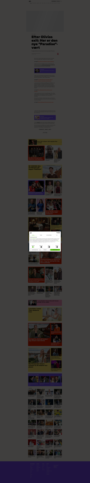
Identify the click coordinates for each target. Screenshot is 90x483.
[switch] (41, 247)
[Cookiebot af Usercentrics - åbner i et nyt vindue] (57, 232)
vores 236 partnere (33, 238)
